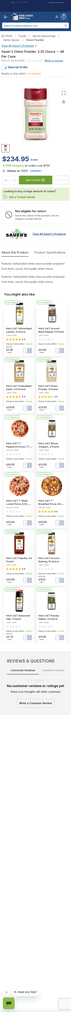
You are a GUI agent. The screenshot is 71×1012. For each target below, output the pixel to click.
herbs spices (11, 39)
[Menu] (5, 17)
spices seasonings (44, 35)
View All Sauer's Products (17, 45)
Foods (22, 35)
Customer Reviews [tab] (23, 670)
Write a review (54, 60)
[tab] (5, 148)
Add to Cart (33, 180)
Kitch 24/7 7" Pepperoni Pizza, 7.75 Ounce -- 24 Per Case (18, 446)
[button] (57, 17)
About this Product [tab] (14, 252)
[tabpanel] (35, 272)
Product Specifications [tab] (49, 252)
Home (8, 35)
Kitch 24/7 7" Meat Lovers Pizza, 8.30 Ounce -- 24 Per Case (18, 504)
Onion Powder (35, 39)
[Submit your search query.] (65, 25)
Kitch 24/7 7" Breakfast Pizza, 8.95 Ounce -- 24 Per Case (50, 504)
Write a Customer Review (35, 703)
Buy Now (62, 180)
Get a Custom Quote (22, 197)
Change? (36, 170)
